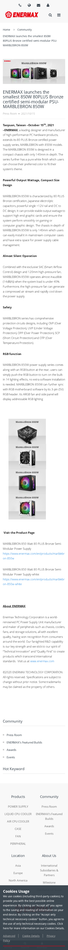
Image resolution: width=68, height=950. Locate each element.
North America (18, 880)
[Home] (21, 14)
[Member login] (48, 5)
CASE (18, 829)
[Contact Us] (38, 5)
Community (24, 29)
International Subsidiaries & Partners (49, 870)
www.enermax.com (42, 661)
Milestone (49, 882)
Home (6, 29)
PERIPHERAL (18, 844)
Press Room (14, 735)
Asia (18, 865)
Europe (17, 873)
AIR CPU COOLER (18, 821)
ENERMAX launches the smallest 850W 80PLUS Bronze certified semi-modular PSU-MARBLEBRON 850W (30, 40)
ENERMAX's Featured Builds (24, 742)
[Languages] (20, 5)
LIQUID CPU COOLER (18, 814)
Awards (11, 750)
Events (11, 757)
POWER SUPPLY (18, 806)
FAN (18, 836)
